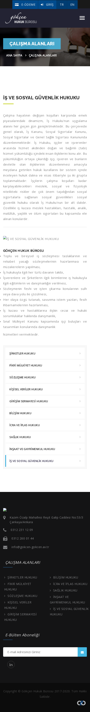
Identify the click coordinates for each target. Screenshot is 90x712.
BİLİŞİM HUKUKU (20, 413)
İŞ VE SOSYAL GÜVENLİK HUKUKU (31, 461)
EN (72, 4)
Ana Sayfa (14, 55)
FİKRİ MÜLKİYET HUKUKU (25, 365)
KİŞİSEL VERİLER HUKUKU (26, 389)
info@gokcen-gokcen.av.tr (30, 547)
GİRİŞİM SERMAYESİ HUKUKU (28, 401)
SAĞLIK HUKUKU (20, 437)
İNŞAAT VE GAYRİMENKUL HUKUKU (32, 449)
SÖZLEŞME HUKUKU (22, 377)
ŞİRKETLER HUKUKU (22, 353)
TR (62, 4)
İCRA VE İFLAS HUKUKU (24, 425)
